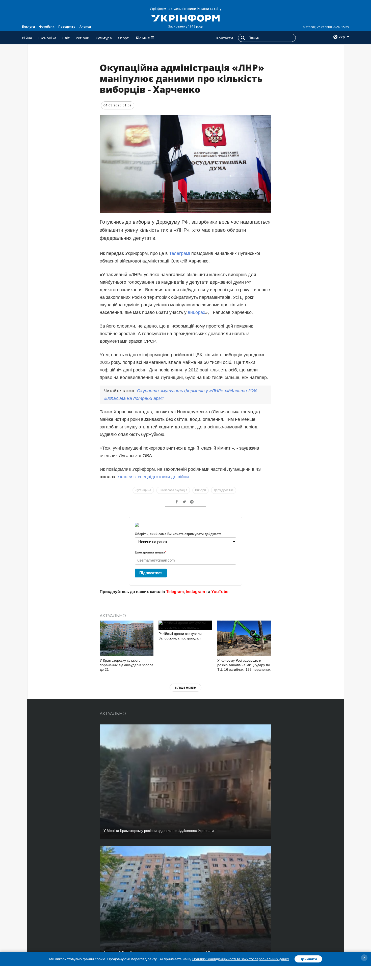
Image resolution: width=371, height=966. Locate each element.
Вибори (200, 490)
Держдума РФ (223, 490)
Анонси (85, 26)
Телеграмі (180, 253)
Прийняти (308, 959)
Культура (104, 38)
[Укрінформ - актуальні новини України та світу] (185, 17)
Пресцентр (66, 26)
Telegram (175, 592)
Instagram (195, 592)
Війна (27, 38)
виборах (196, 312)
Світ (66, 38)
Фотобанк (46, 26)
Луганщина (143, 490)
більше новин (185, 687)
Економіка (47, 38)
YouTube (219, 592)
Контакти (224, 38)
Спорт (123, 38)
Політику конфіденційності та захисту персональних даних (240, 959)
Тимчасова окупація (173, 490)
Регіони (82, 38)
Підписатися (151, 573)
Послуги (28, 26)
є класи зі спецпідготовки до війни (153, 476)
